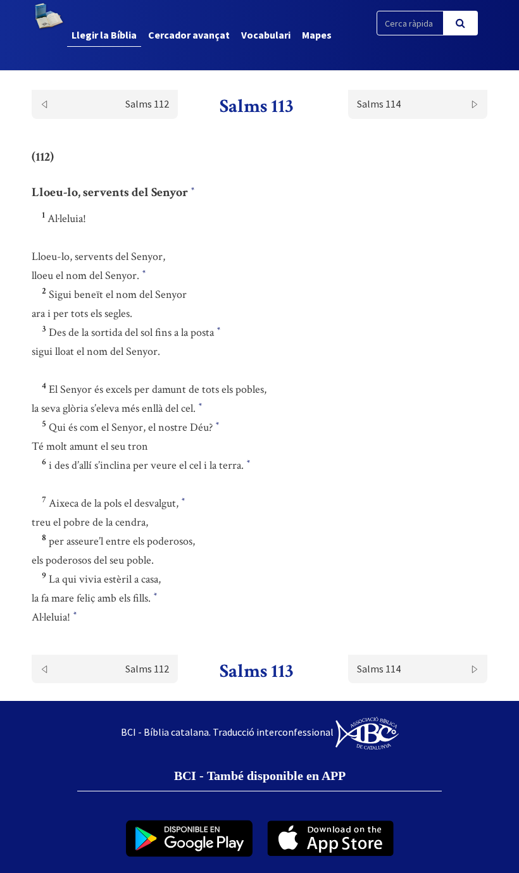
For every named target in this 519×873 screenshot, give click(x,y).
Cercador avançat (189, 34)
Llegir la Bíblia (104, 34)
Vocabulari (266, 34)
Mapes (317, 34)
